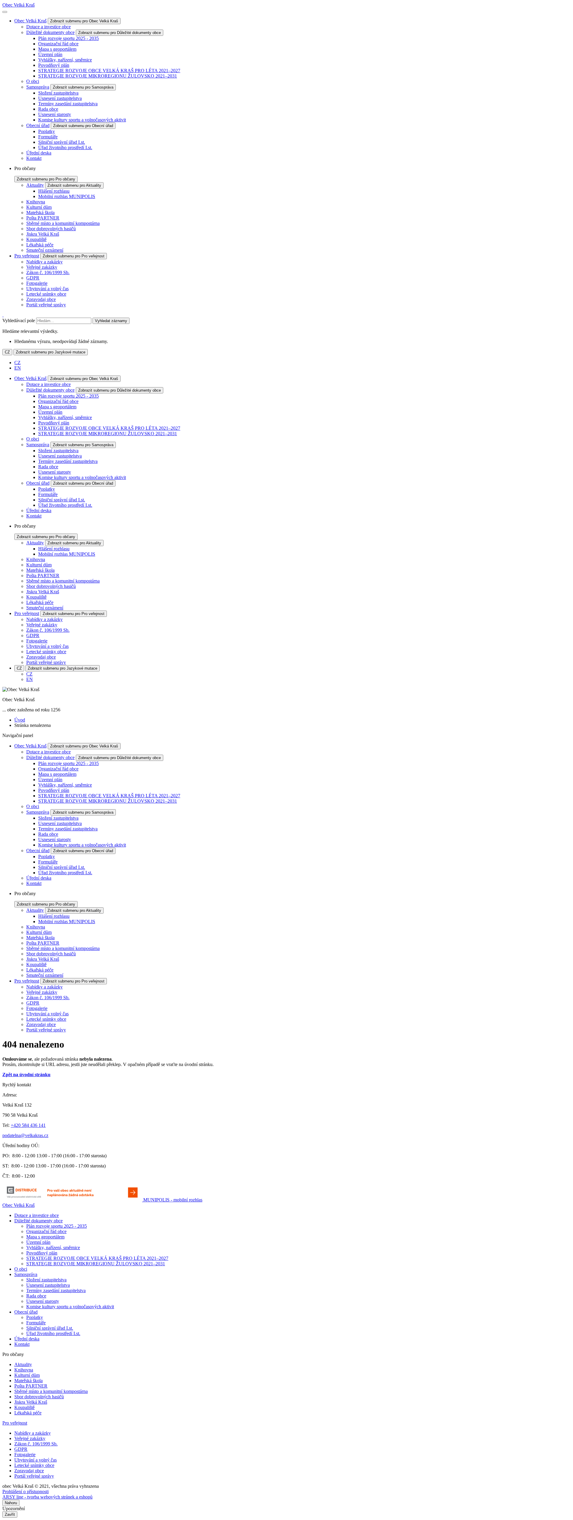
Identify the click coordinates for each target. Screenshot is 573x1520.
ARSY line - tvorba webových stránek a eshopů (47, 1496)
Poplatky (46, 131)
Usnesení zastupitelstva (60, 98)
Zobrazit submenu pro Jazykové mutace (50, 352)
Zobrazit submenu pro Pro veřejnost (73, 256)
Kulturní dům (39, 207)
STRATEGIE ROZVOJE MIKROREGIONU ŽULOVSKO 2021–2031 (107, 75)
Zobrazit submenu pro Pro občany (46, 179)
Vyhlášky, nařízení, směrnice (65, 59)
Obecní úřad (38, 125)
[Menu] (4, 12)
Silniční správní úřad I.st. (61, 142)
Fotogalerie (36, 283)
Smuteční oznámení (44, 250)
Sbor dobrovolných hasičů (51, 228)
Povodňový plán (53, 65)
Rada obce (48, 109)
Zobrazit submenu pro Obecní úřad (83, 125)
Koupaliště (36, 239)
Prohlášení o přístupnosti (25, 1491)
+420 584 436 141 (28, 1125)
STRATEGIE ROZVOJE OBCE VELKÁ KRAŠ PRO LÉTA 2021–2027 (109, 70)
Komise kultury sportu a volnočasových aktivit (82, 119)
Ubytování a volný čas (47, 288)
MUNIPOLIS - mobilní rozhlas (172, 1199)
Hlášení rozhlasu (54, 191)
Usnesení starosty (54, 114)
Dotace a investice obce (48, 26)
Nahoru (11, 1503)
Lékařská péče (39, 244)
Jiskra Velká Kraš (42, 234)
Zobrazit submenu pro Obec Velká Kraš (84, 21)
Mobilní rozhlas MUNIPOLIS (66, 196)
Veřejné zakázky (41, 267)
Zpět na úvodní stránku (26, 1074)
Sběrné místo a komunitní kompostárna (63, 223)
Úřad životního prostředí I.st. (65, 147)
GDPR (32, 277)
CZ (7, 352)
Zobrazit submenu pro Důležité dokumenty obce (119, 32)
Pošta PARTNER (42, 217)
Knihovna (35, 201)
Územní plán (50, 54)
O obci (32, 81)
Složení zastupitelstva (58, 92)
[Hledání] (3, 314)
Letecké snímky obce (46, 293)
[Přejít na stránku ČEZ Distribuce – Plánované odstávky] (72, 1199)
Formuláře (48, 136)
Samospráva (37, 86)
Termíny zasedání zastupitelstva (68, 103)
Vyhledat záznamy (111, 321)
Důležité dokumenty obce (50, 32)
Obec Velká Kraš (18, 4)
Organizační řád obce (58, 43)
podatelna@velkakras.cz (25, 1135)
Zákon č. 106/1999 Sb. (48, 272)
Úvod (19, 719)
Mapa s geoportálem (57, 49)
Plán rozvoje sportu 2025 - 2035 (68, 38)
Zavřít (10, 1514)
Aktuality (35, 185)
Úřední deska (38, 152)
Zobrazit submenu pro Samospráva (83, 87)
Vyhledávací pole (18, 320)
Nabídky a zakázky (44, 261)
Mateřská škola (40, 212)
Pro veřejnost (26, 255)
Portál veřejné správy (46, 304)
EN (17, 367)
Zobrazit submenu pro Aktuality (74, 185)
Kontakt (33, 158)
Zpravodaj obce (41, 299)
